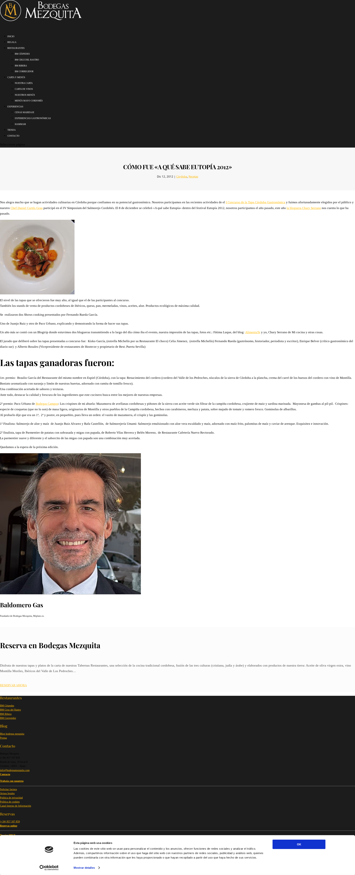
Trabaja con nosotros (11, 781)
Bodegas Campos (47, 403)
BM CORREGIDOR (24, 71)
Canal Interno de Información (15, 805)
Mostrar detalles (84, 867)
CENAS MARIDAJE (24, 112)
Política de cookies (10, 801)
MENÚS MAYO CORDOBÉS (29, 100)
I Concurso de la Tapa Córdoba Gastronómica (255, 202)
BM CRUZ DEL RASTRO (27, 60)
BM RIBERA (21, 65)
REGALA (11, 42)
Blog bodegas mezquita (12, 733)
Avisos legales (7, 793)
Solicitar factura (8, 789)
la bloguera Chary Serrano (304, 208)
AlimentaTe (252, 332)
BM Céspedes (7, 705)
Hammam (20, 124)
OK (299, 844)
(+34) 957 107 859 (10, 821)
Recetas (193, 176)
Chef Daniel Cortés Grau (27, 208)
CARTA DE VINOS (24, 89)
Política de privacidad (11, 797)
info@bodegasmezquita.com (15, 770)
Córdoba (181, 176)
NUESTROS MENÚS (25, 95)
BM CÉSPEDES (22, 54)
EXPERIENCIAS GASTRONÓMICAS (33, 118)
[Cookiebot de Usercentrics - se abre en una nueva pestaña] (49, 868)
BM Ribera (5, 714)
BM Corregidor (8, 718)
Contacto (13, 136)
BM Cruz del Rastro (10, 709)
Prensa (3, 738)
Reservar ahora (13, 685)
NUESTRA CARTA (24, 83)
